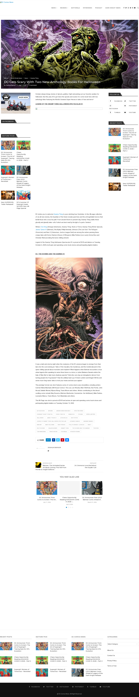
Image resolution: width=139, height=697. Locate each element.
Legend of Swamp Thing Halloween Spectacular (51, 421)
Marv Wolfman (49, 424)
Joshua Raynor (11, 85)
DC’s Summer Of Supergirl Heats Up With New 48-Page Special (23, 205)
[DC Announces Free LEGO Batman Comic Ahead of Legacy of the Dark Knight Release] (92, 488)
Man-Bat (39, 424)
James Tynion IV (41, 230)
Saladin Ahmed (52, 428)
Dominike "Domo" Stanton (44, 414)
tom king (96, 428)
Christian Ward (78, 411)
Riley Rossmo (41, 428)
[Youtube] (134, 8)
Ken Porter (74, 418)
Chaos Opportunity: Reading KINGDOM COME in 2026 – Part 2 (130, 148)
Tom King (44, 227)
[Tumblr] (132, 8)
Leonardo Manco (75, 421)
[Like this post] (49, 440)
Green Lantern (90, 414)
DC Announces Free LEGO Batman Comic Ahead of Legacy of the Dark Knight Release (130, 173)
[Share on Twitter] (58, 440)
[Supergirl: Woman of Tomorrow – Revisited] (115, 160)
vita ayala (64, 431)
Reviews (63, 8)
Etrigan (80, 414)
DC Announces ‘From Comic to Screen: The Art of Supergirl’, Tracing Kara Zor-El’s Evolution (129, 134)
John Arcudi (63, 418)
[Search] (138, 8)
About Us (110, 650)
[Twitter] (126, 8)
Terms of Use (112, 666)
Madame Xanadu (88, 421)
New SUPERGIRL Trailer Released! (129, 184)
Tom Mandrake (41, 431)
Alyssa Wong (41, 411)
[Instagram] (128, 8)
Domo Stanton (60, 414)
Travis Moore (53, 431)
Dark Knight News (112, 8)
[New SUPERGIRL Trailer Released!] (115, 187)
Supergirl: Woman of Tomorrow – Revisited (130, 159)
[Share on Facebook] (53, 440)
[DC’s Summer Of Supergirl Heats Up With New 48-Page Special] (23, 195)
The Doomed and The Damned (81, 428)
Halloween (40, 418)
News (53, 8)
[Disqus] (69, 538)
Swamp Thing (58, 214)
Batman (50, 411)
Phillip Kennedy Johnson (76, 424)
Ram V (89, 424)
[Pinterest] (130, 8)
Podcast (98, 8)
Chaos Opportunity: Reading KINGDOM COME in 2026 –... (69, 500)
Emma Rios (71, 414)
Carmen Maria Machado (63, 411)
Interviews (87, 8)
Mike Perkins (61, 424)
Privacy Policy (112, 661)
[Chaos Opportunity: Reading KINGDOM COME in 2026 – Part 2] (69, 488)
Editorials (75, 8)
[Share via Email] (67, 440)
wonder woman (75, 431)
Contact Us (111, 655)
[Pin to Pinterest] (62, 440)
